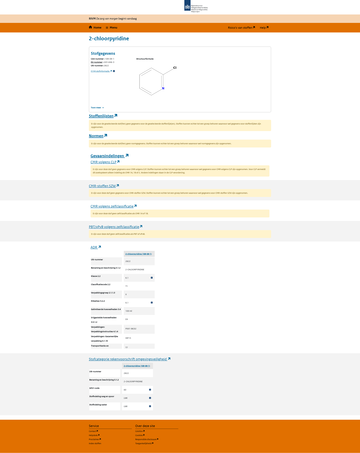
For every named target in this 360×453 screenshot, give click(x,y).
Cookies (153, 435)
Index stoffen (95, 443)
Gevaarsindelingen (110, 155)
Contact (107, 431)
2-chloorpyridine (133, 254)
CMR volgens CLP (105, 162)
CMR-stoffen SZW (104, 186)
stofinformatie (101, 71)
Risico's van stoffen (243, 27)
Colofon (153, 431)
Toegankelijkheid (156, 443)
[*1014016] (150, 406)
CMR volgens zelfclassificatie (114, 206)
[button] (112, 27)
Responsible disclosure (156, 439)
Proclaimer (108, 439)
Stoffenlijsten (103, 115)
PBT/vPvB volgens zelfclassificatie (116, 227)
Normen (98, 135)
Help (265, 27)
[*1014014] (150, 389)
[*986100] (151, 277)
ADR (96, 247)
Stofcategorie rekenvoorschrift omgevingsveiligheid (130, 359)
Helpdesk (108, 435)
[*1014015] (150, 398)
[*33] (114, 71)
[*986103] (151, 302)
